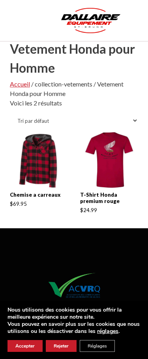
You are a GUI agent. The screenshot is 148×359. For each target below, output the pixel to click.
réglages (107, 331)
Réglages (97, 346)
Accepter (25, 346)
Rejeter (61, 346)
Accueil (20, 84)
